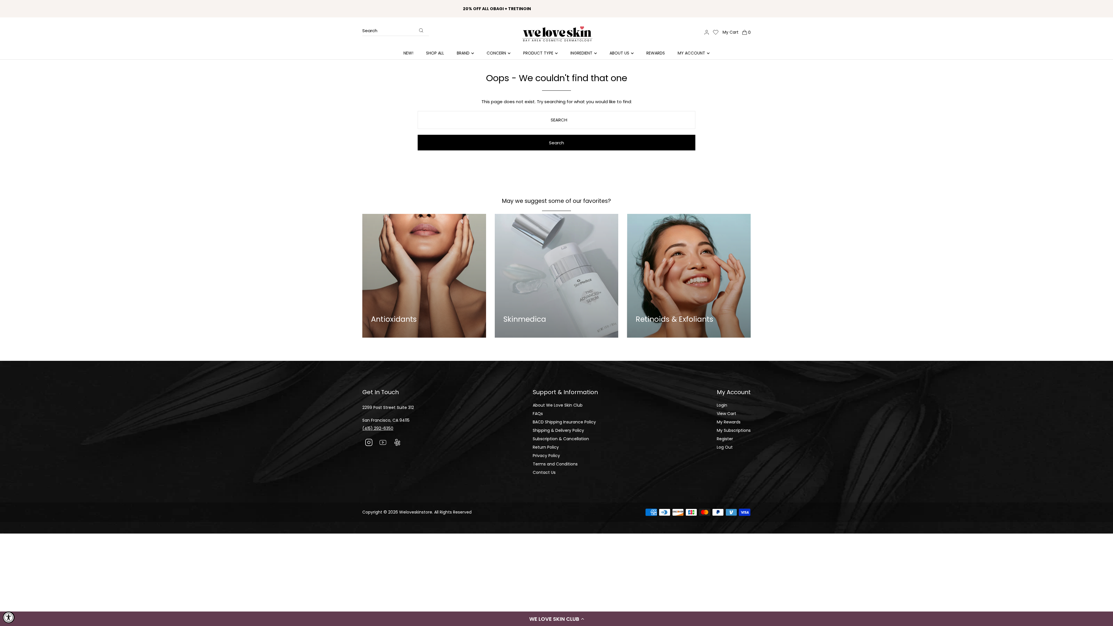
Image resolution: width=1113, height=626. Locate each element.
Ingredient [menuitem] (581, 53)
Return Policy (546, 447)
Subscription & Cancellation (561, 439)
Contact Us (544, 472)
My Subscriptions (734, 430)
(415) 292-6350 (377, 428)
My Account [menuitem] (691, 53)
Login (722, 405)
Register (725, 439)
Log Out (725, 447)
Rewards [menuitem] (655, 53)
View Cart (726, 413)
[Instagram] (368, 443)
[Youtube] (383, 443)
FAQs (538, 413)
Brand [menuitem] (463, 53)
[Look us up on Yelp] (397, 443)
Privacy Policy (546, 455)
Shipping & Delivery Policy (558, 430)
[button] (556, 619)
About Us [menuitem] (619, 53)
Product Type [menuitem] (538, 53)
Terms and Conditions (555, 464)
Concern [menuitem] (496, 53)
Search (369, 31)
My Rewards (729, 422)
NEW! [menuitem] (408, 53)
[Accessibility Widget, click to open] (8, 617)
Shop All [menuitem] (435, 53)
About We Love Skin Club (558, 405)
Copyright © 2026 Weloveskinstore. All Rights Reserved (417, 512)
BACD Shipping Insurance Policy (564, 422)
